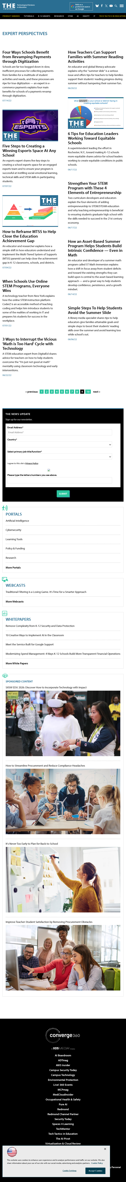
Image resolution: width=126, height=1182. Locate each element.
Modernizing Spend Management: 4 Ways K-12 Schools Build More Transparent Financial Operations (63, 653)
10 (88, 391)
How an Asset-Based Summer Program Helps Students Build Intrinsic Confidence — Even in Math (95, 248)
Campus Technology (63, 1075)
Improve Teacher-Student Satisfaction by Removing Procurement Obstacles (49, 922)
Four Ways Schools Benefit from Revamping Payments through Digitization (26, 56)
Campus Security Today (63, 1070)
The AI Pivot (63, 1138)
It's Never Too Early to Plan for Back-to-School (32, 843)
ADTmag (63, 1060)
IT (94, 16)
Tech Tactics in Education (63, 1133)
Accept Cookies (95, 1170)
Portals (14, 514)
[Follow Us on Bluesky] (97, 5)
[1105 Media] (63, 1048)
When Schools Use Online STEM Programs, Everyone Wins (25, 285)
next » (96, 391)
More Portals (13, 567)
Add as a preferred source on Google (82, 6)
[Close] (105, 1149)
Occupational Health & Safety (63, 1099)
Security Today (63, 1119)
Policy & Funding (15, 548)
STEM (70, 16)
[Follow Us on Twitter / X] (106, 6)
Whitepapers (18, 619)
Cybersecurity (13, 530)
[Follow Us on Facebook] (101, 5)
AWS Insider (63, 1065)
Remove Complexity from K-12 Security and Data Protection (40, 626)
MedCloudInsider (63, 1094)
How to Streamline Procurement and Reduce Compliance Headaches (45, 765)
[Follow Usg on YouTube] (111, 5)
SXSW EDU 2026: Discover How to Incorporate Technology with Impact (46, 687)
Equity (86, 16)
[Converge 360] (63, 1035)
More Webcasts (15, 601)
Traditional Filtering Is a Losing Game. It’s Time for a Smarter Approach (46, 592)
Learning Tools (14, 539)
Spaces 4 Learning (63, 1124)
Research (59, 16)
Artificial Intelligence (17, 520)
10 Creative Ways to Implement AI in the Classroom (35, 635)
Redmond (63, 1109)
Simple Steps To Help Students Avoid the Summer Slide (95, 310)
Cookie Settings (70, 1170)
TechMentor (63, 1129)
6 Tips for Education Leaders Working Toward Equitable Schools (93, 138)
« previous (32, 391)
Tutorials (29, 16)
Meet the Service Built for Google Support (30, 644)
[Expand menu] (121, 6)
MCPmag (63, 1089)
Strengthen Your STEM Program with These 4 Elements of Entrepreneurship (94, 187)
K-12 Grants (44, 16)
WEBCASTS (15, 585)
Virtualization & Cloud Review (63, 1143)
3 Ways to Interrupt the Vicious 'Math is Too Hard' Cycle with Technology (29, 343)
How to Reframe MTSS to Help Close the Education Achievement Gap (29, 236)
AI (78, 16)
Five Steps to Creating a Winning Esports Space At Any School (29, 150)
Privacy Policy (31, 463)
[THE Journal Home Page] (18, 6)
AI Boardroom (63, 1055)
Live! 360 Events (63, 1084)
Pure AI (63, 1104)
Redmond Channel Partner (63, 1114)
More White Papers (17, 663)
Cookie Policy (97, 1163)
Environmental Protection (63, 1080)
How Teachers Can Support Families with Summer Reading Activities (95, 56)
